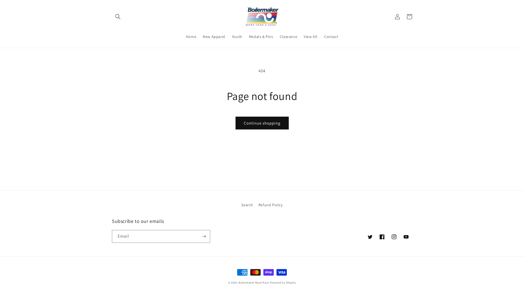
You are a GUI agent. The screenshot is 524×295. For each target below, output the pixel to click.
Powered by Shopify (283, 282)
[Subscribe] (204, 236)
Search (247, 204)
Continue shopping (262, 123)
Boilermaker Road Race (254, 282)
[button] (118, 17)
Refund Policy (270, 204)
